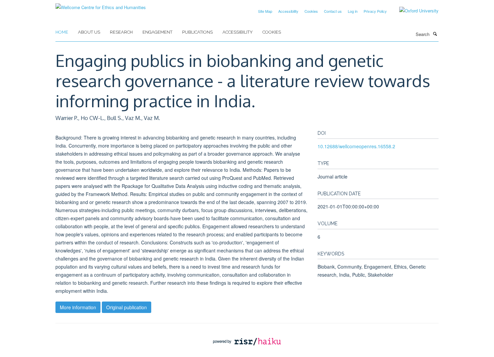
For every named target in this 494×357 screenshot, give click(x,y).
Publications (197, 32)
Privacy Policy (375, 11)
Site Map (265, 11)
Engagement (157, 32)
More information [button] (78, 307)
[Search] (435, 33)
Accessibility (288, 11)
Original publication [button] (126, 307)
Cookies (311, 11)
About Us (89, 32)
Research (121, 32)
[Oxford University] (414, 11)
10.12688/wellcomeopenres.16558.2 (356, 146)
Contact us (333, 11)
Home (61, 32)
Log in (353, 11)
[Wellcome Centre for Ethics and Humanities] (100, 5)
